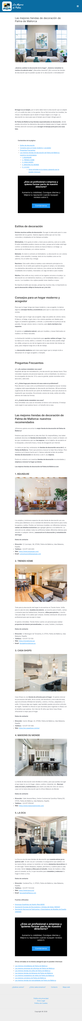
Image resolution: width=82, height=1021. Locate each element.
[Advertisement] (41, 91)
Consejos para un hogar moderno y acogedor (35, 148)
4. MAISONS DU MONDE (30, 165)
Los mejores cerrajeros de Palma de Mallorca (30, 978)
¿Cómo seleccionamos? (37, 987)
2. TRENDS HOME (28, 160)
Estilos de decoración (27, 145)
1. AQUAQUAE (26, 157)
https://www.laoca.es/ (26, 890)
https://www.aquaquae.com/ (29, 551)
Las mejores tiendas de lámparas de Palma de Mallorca (34, 973)
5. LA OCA (25, 167)
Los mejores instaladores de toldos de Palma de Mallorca (34, 975)
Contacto (54, 987)
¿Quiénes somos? (18, 987)
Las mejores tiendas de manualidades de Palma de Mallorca (35, 980)
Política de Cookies (41, 1003)
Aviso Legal (41, 1001)
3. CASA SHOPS (27, 162)
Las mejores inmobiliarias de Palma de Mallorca (31, 966)
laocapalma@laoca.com (28, 893)
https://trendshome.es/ (27, 641)
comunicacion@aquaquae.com (30, 554)
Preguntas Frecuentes (27, 150)
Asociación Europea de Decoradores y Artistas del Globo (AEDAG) (37, 907)
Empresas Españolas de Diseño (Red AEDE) (30, 904)
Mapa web (66, 987)
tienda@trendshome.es (28, 643)
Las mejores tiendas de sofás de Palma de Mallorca (32, 971)
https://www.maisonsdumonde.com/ (31, 806)
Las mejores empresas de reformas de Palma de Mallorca (34, 968)
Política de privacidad (41, 998)
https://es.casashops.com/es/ (29, 728)
